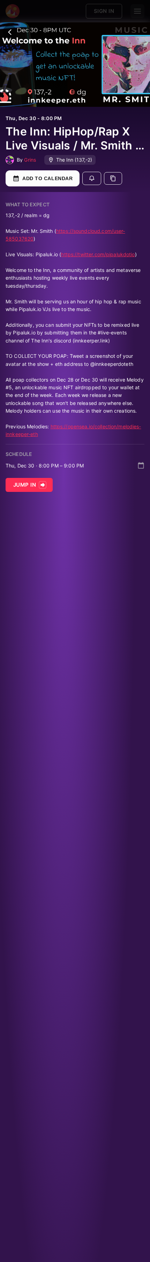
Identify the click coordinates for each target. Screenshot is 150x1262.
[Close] (10, 32)
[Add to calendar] (140, 465)
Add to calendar (47, 178)
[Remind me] (91, 178)
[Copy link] (113, 178)
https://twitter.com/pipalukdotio (98, 254)
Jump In (24, 484)
